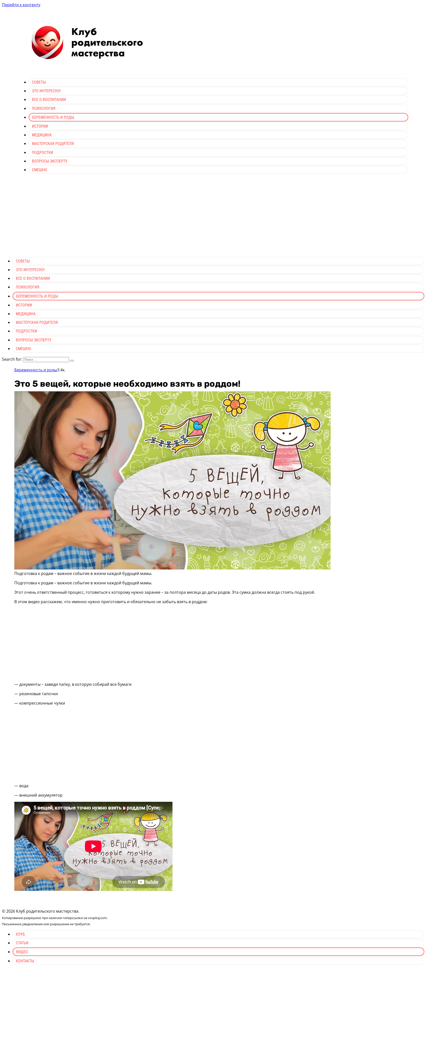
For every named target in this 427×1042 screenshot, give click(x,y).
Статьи (22, 943)
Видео (22, 951)
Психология (43, 108)
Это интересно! (46, 91)
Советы (39, 82)
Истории (40, 126)
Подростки (42, 152)
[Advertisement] (213, 218)
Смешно (39, 169)
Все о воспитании (49, 99)
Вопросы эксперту (49, 161)
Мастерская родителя (53, 143)
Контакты (25, 961)
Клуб (20, 934)
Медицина (42, 135)
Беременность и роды (53, 117)
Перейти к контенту (21, 4)
